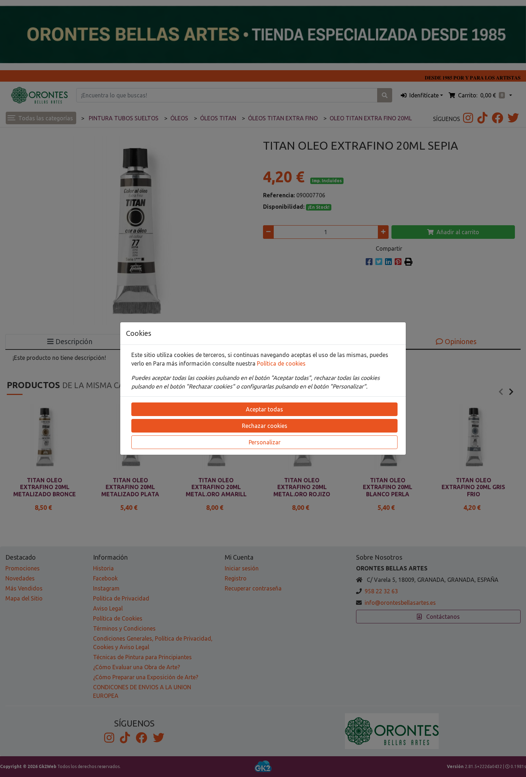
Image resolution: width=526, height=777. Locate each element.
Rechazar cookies (264, 426)
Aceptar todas (264, 409)
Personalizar (265, 442)
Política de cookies (281, 363)
